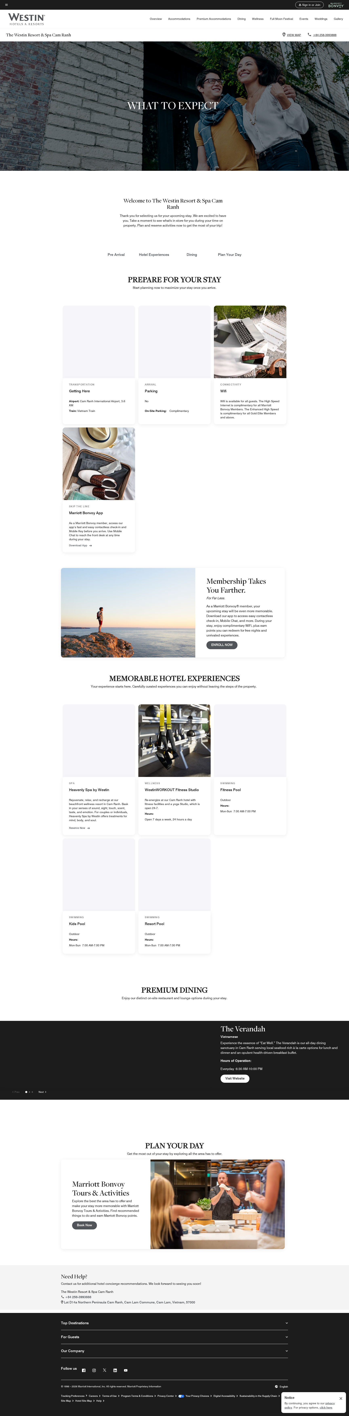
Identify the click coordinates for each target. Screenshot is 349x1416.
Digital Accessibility (224, 1395)
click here (326, 1407)
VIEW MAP (294, 35)
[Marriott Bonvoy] (334, 4)
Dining (242, 18)
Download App (78, 545)
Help (99, 1400)
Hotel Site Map (83, 1400)
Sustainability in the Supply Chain (258, 1395)
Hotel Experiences (154, 254)
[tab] (26, 1092)
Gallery (338, 18)
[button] (309, 5)
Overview (156, 18)
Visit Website (235, 1078)
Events (304, 18)
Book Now (87, 1225)
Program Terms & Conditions (137, 1395)
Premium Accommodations (214, 18)
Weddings (321, 18)
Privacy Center (166, 1395)
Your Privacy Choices (196, 1395)
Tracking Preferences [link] (72, 1396)
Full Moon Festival (281, 18)
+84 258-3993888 (324, 35)
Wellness (258, 18)
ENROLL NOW (224, 645)
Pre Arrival (116, 254)
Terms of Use (109, 1395)
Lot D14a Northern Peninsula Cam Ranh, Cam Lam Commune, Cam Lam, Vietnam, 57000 (129, 1302)
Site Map (66, 1400)
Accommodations (179, 18)
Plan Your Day (229, 254)
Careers (93, 1395)
